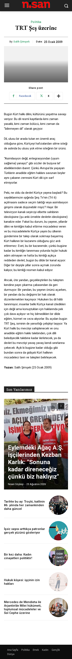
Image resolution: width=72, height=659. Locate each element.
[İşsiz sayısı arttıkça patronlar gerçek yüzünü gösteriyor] (58, 530)
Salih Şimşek (21, 41)
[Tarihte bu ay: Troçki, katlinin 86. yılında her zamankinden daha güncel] (58, 505)
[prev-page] (54, 406)
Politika (36, 22)
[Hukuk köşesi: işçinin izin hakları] (58, 582)
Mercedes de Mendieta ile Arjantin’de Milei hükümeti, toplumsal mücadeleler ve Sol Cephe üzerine (22, 607)
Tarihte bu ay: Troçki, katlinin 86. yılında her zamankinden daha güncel (24, 505)
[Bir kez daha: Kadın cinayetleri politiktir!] (58, 556)
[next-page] (61, 406)
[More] (58, 96)
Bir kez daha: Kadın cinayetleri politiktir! (18, 556)
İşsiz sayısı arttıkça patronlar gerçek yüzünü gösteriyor (24, 530)
